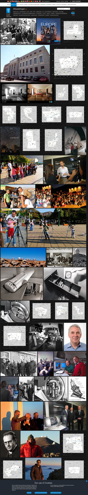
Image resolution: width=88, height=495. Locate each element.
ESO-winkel (25, 4)
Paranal (53, 13)
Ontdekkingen (43, 4)
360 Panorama (23, 11)
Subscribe (58, 1)
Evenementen (48, 4)
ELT (43, 11)
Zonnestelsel (34, 15)
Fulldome (61, 11)
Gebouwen (15, 15)
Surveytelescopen (54, 15)
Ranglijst (72, 13)
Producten (58, 4)
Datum (73, 14)
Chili (34, 11)
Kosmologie (38, 11)
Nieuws (21, 4)
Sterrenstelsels (17, 13)
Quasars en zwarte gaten (24, 15)
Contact (62, 1)
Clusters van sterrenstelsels (28, 13)
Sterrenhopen (41, 15)
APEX (31, 11)
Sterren (47, 15)
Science (73, 1)
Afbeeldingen (13, 4)
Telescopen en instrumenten (34, 4)
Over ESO (8, 4)
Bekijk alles (16, 11)
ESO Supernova (48, 11)
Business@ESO (64, 4)
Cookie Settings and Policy (56, 492)
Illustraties (38, 13)
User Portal (78, 1)
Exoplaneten (55, 11)
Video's (18, 4)
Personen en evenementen (61, 13)
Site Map (66, 1)
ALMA (28, 11)
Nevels (48, 13)
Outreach (54, 4)
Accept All (29, 492)
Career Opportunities (71, 4)
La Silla (44, 13)
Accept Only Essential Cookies (41, 492)
